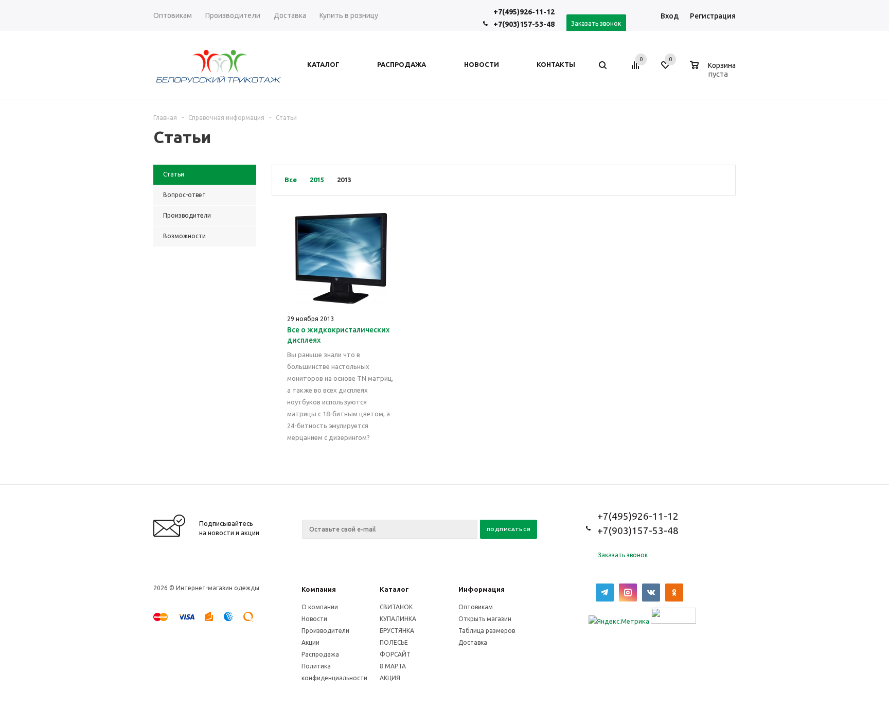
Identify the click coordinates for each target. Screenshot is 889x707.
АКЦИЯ (390, 678)
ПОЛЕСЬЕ (394, 642)
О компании (319, 607)
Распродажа (320, 654)
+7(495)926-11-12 (524, 12)
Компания (318, 589)
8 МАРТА (393, 666)
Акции (310, 642)
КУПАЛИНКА (398, 618)
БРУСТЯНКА (397, 630)
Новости (314, 618)
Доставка (472, 642)
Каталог (394, 589)
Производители (325, 630)
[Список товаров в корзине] (714, 73)
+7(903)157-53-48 (524, 24)
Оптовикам (475, 607)
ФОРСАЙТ (395, 654)
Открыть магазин (484, 618)
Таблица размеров (486, 630)
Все (291, 179)
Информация (481, 589)
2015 (317, 179)
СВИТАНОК (396, 607)
